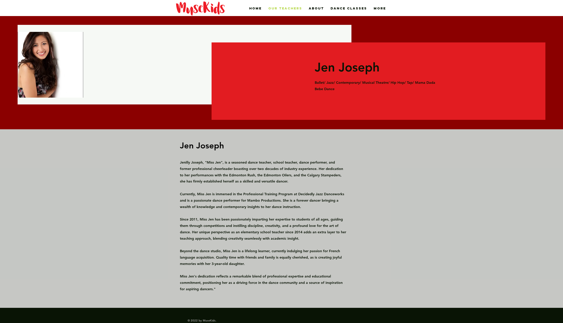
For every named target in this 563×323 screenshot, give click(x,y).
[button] (348, 8)
